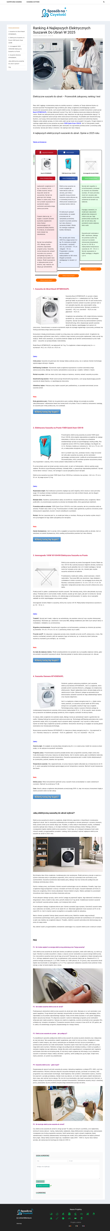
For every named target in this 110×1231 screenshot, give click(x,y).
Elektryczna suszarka (14, 2)
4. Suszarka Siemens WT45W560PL (48, 676)
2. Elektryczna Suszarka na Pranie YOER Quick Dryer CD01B (16, 40)
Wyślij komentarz (43, 1185)
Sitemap (19, 1223)
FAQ (9, 67)
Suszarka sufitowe (33, 2)
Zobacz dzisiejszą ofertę (46, 178)
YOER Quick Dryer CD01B (72, 123)
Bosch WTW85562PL (40, 112)
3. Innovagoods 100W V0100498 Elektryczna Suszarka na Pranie (15, 49)
